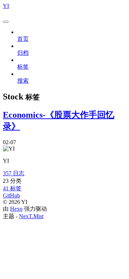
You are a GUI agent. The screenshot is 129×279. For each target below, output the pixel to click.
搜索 (23, 81)
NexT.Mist (31, 216)
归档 (23, 53)
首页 (23, 39)
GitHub (11, 195)
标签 (23, 67)
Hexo (16, 209)
